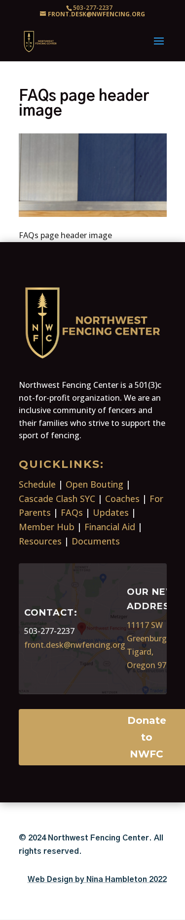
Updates (111, 512)
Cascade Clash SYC (57, 498)
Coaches (122, 498)
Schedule (37, 484)
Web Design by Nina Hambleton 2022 (97, 879)
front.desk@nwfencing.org (74, 644)
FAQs (72, 512)
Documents (96, 541)
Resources (40, 541)
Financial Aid (109, 527)
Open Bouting (94, 484)
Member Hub (46, 527)
